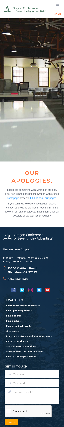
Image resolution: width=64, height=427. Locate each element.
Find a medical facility (18, 326)
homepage (13, 198)
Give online (12, 331)
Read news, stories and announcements (29, 336)
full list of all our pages (43, 198)
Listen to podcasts (17, 341)
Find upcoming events (19, 310)
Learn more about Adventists (23, 305)
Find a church (13, 315)
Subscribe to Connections (21, 346)
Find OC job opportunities (21, 356)
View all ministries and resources (25, 351)
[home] (24, 9)
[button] (57, 9)
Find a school (13, 321)
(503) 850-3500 (18, 278)
